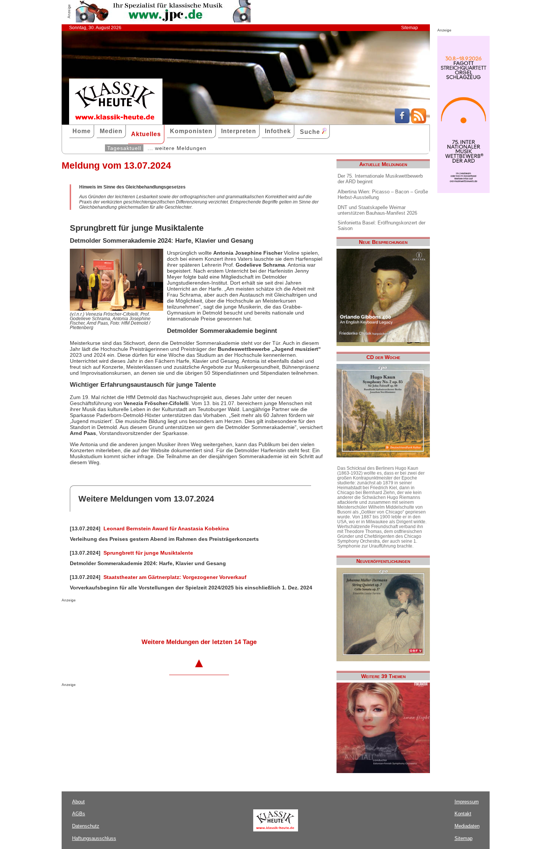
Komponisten (191, 131)
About (78, 801)
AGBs (78, 813)
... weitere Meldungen (177, 148)
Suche (311, 132)
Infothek (278, 131)
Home (81, 131)
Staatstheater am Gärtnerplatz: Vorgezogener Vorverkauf (174, 577)
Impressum (467, 801)
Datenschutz (85, 826)
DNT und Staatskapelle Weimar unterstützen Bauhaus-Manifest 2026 (377, 210)
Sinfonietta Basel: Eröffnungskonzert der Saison (381, 225)
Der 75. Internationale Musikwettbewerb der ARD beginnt (380, 178)
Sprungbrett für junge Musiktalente (148, 553)
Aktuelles (146, 134)
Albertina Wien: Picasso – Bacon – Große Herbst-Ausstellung (383, 194)
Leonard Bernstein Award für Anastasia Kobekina (166, 528)
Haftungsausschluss (94, 838)
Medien (111, 131)
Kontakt (463, 813)
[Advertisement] (149, 617)
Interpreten (238, 131)
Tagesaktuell (124, 148)
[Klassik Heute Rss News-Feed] (418, 122)
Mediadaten (467, 826)
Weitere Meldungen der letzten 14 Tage (199, 642)
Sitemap (409, 27)
